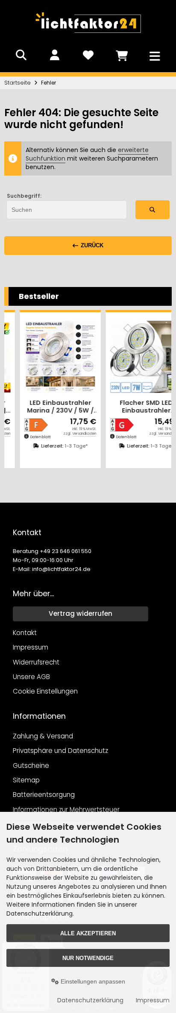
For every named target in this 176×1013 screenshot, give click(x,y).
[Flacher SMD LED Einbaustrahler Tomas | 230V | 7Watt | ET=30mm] (133, 357)
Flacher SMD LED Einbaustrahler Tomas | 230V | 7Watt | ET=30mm (132, 406)
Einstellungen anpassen (90, 981)
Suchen (152, 209)
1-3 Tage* (62, 445)
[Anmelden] (54, 55)
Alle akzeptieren (86, 933)
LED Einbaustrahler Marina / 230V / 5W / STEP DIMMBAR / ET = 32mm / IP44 (47, 406)
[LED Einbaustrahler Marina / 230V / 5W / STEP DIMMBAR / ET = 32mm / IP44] (47, 357)
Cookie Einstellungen (45, 691)
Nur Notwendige (85, 958)
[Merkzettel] (88, 55)
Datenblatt (27, 436)
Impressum (148, 1000)
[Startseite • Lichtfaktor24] (88, 36)
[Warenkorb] (121, 55)
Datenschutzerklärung (86, 1000)
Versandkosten (71, 433)
